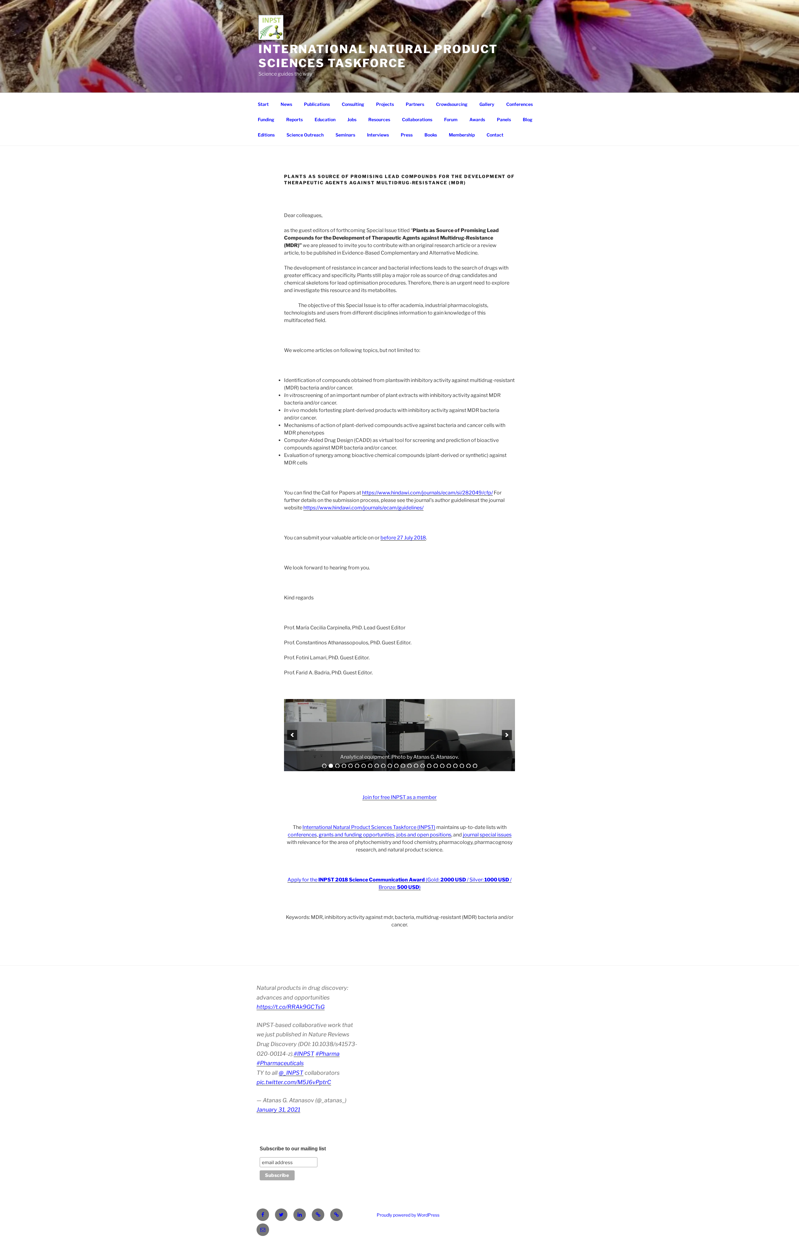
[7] (363, 766)
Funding (266, 119)
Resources (379, 119)
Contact (495, 134)
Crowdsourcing (452, 104)
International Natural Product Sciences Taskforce (378, 56)
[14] (409, 766)
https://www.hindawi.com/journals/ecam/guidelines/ (363, 508)
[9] (377, 766)
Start (263, 104)
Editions (266, 134)
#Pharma (328, 1053)
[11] (390, 766)
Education (325, 119)
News (286, 104)
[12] (396, 766)
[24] (475, 766)
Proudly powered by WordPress (408, 1215)
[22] (462, 766)
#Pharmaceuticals (280, 1063)
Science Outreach (305, 134)
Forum (451, 119)
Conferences (519, 104)
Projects (385, 104)
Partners (415, 104)
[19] (442, 766)
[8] (370, 766)
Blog (527, 119)
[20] (449, 766)
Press (407, 134)
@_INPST (291, 1072)
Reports (294, 119)
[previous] (292, 735)
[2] (331, 766)
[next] (507, 735)
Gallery (486, 104)
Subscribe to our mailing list (293, 1148)
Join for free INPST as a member (399, 797)
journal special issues (487, 835)
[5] (350, 766)
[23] (468, 766)
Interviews (378, 134)
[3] (337, 766)
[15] (416, 766)
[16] (422, 766)
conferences (302, 835)
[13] (403, 766)
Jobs (351, 119)
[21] (455, 766)
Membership (462, 134)
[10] (383, 766)
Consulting (353, 104)
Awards (477, 119)
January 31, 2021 (278, 1109)
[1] (324, 766)
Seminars (345, 134)
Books (430, 134)
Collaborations (417, 119)
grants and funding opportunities (357, 835)
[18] (436, 766)
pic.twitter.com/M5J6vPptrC (294, 1082)
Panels (504, 119)
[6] (357, 766)
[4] (344, 766)
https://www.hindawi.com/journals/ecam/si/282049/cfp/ (427, 493)
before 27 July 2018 (403, 538)
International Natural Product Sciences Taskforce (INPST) (368, 827)
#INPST (304, 1053)
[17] (429, 766)
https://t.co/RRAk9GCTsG (291, 1007)
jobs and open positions (423, 835)
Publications (317, 104)
